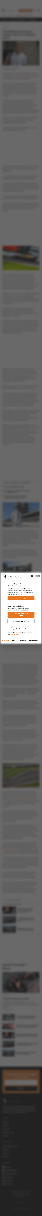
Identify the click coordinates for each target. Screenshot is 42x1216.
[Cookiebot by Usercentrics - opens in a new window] (31, 576)
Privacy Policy (14, 634)
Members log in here (21, 621)
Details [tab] (23, 640)
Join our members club (21, 615)
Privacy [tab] (14, 640)
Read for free (21, 598)
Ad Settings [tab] (33, 640)
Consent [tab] (5, 641)
